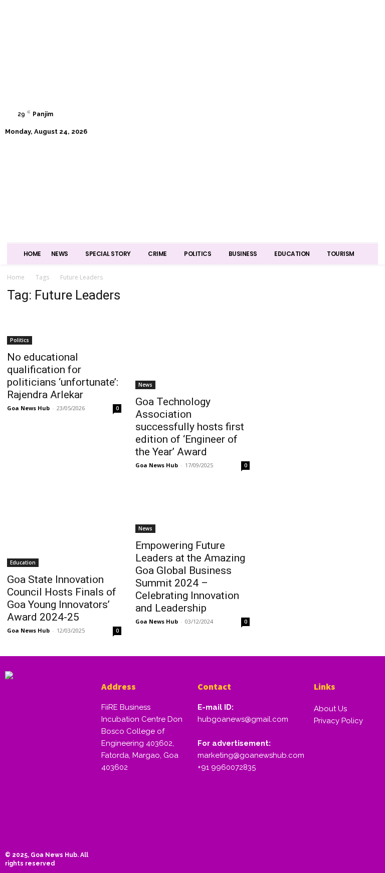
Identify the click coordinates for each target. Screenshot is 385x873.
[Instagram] (297, 97)
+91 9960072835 (227, 767)
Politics (19, 340)
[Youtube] (297, 123)
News (145, 384)
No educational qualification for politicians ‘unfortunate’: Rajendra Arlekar (62, 376)
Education (23, 562)
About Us (330, 708)
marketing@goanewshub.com (251, 755)
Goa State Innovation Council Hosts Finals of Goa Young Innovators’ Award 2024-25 (61, 598)
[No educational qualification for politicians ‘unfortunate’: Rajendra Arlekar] (64, 329)
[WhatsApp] (272, 123)
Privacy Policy (338, 720)
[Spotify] (323, 97)
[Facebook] (272, 97)
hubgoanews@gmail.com (243, 719)
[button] (367, 148)
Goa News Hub (28, 408)
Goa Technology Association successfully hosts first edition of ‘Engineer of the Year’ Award (189, 427)
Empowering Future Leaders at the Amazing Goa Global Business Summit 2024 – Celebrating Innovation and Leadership (190, 576)
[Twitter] (348, 97)
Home (16, 277)
